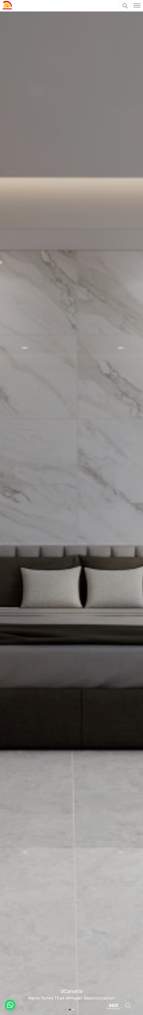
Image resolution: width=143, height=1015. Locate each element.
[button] (10, 1005)
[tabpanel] (71, 507)
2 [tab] (73, 1009)
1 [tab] (69, 1009)
